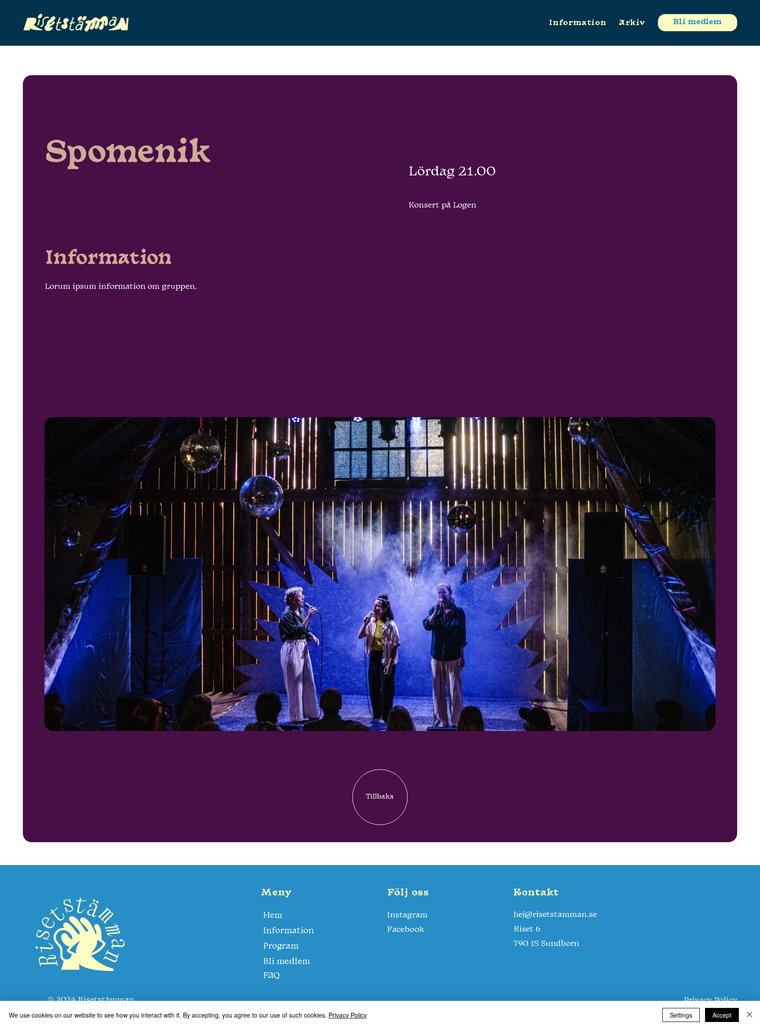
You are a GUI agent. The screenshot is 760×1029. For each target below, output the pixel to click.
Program (281, 946)
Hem (272, 916)
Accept (721, 1015)
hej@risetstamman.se (555, 915)
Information (288, 931)
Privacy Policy (348, 1015)
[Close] (749, 1015)
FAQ (271, 976)
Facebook (405, 930)
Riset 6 (527, 929)
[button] (631, 23)
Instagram (407, 915)
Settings (681, 1015)
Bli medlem (286, 962)
